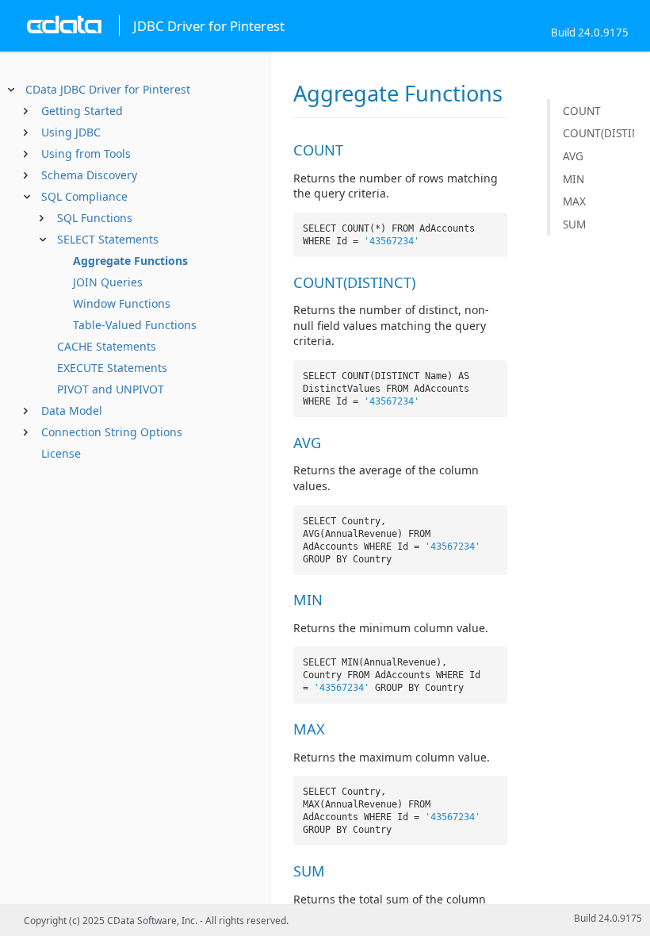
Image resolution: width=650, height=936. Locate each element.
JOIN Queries (108, 282)
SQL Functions (94, 217)
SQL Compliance (84, 196)
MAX (574, 201)
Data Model (71, 410)
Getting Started (82, 110)
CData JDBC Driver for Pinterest (107, 89)
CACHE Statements (106, 346)
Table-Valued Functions (135, 324)
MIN (573, 178)
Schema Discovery (89, 174)
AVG (573, 155)
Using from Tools (86, 153)
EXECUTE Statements (112, 367)
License (61, 453)
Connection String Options (111, 431)
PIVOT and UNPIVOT (110, 389)
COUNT (582, 110)
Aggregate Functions (130, 260)
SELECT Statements (108, 239)
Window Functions (121, 303)
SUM (574, 224)
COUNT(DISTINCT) (598, 132)
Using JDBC (71, 132)
